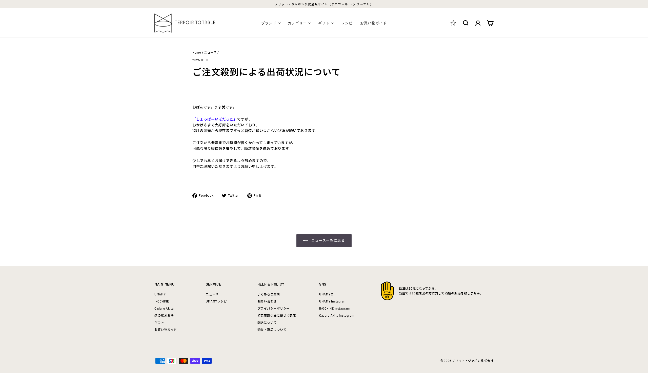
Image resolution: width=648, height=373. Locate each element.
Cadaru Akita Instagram (336, 315)
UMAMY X (326, 294)
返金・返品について (271, 329)
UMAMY (160, 294)
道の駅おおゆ (164, 315)
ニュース (210, 52)
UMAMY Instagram (333, 301)
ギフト (159, 322)
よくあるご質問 (268, 294)
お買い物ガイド (373, 23)
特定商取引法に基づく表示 (276, 315)
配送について (267, 322)
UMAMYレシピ (216, 301)
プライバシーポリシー (273, 308)
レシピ (347, 23)
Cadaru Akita (164, 308)
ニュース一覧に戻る (327, 240)
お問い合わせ (267, 301)
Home (196, 52)
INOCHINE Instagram (334, 308)
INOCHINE (161, 301)
